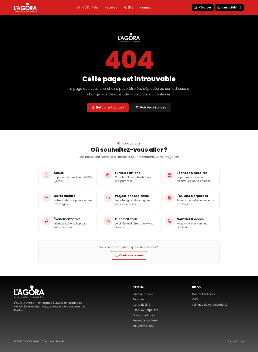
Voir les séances (153, 107)
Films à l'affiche (87, 7)
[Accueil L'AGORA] (25, 7)
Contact (146, 7)
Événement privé (144, 315)
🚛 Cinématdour (143, 326)
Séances (111, 7)
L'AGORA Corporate (145, 310)
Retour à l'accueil (110, 107)
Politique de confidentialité (209, 305)
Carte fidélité (232, 7)
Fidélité (128, 7)
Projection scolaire (145, 320)
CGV (195, 299)
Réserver (205, 7)
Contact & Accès (203, 294)
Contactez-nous (131, 255)
